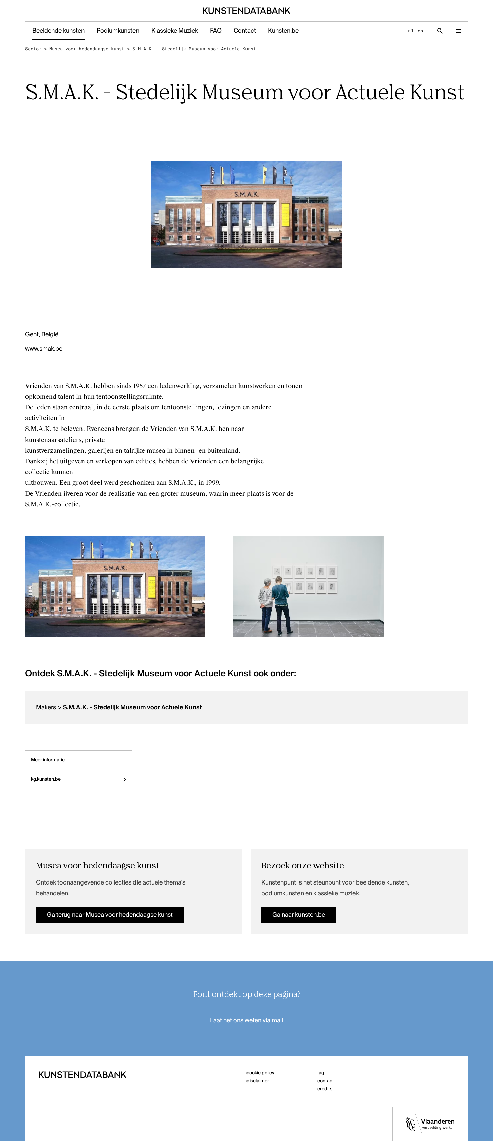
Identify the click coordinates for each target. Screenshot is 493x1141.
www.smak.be (43, 349)
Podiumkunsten (118, 31)
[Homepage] (247, 10)
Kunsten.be (283, 31)
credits (324, 1089)
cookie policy (260, 1073)
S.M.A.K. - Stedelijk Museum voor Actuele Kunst (194, 49)
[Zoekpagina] (440, 31)
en (420, 31)
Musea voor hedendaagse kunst (86, 49)
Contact (245, 31)
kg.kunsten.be (46, 779)
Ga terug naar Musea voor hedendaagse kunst (110, 915)
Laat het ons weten (246, 1021)
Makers (46, 708)
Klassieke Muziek (174, 31)
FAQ (216, 31)
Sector (33, 49)
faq (320, 1073)
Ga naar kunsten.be (298, 915)
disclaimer (257, 1081)
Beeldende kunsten (58, 31)
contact (325, 1081)
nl (411, 31)
